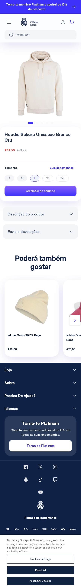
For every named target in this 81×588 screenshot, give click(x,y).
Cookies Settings (40, 559)
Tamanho (11, 168)
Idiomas (11, 408)
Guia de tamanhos (61, 168)
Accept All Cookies (40, 580)
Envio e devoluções (24, 231)
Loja (8, 370)
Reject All (40, 570)
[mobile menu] (9, 22)
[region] (40, 561)
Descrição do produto (26, 214)
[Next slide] (75, 320)
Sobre (10, 382)
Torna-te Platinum (41, 446)
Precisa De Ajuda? (20, 395)
